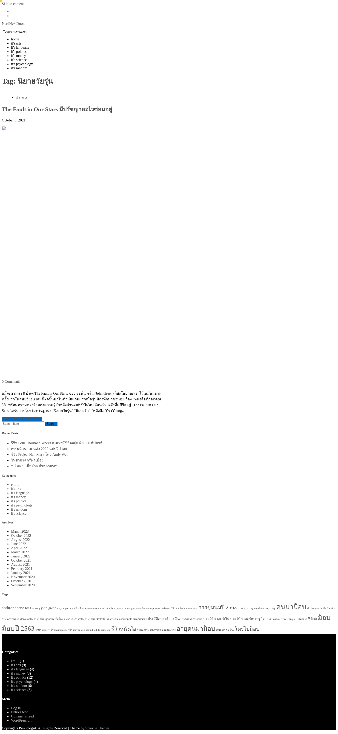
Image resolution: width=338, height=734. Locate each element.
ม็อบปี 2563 (18, 628)
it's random (19, 509)
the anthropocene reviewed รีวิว (158, 608)
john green (48, 608)
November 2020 (23, 577)
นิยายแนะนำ (125, 619)
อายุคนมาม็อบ (196, 628)
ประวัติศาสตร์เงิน (216, 619)
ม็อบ (324, 617)
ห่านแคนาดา (169, 630)
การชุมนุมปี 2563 (217, 607)
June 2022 (18, 544)
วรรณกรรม (143, 630)
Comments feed (22, 716)
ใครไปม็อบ (247, 629)
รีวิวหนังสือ (123, 629)
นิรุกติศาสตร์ (140, 619)
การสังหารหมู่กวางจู (264, 608)
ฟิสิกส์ (312, 619)
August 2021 (20, 564)
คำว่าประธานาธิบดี (317, 608)
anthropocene (13, 607)
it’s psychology (22, 64)
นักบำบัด (101, 619)
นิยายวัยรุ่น (112, 619)
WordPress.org (21, 720)
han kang (35, 608)
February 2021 (21, 569)
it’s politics (18, 51)
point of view (123, 608)
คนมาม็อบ (291, 606)
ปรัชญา (291, 619)
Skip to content (13, 4)
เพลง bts (228, 629)
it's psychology (22, 505)
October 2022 (21, 535)
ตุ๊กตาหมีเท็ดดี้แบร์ (55, 619)
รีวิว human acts (59, 630)
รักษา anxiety (42, 630)
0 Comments (11, 381)
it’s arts (16, 43)
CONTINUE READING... (22, 419)
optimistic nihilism (105, 608)
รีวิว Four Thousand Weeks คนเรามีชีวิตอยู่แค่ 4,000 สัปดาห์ (57, 443)
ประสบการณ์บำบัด (276, 619)
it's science (18, 513)
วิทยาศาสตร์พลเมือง (27, 460)
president (136, 608)
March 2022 (20, 552)
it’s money (18, 56)
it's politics (18, 501)
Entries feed (19, 712)
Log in (16, 708)
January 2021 (21, 573)
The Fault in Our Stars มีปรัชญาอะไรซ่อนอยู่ (57, 109)
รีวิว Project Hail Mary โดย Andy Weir (40, 454)
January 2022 (21, 556)
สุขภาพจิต (155, 630)
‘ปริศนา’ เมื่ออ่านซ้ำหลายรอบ (35, 466)
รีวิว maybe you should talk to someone (89, 630)
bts (27, 608)
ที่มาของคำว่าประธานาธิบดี (80, 619)
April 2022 (19, 548)
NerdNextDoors (13, 23)
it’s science (19, 60)
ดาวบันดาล (13, 619)
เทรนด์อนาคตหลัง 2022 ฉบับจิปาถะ (39, 449)
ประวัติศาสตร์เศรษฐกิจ (247, 619)
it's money (18, 497)
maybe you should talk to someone (76, 608)
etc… (15, 485)
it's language (20, 493)
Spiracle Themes (97, 728)
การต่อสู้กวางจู (245, 608)
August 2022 (20, 540)
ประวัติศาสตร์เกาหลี (191, 619)
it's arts (21, 97)
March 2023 (20, 531)
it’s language (20, 47)
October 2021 (21, 560)
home (15, 39)
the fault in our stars (186, 608)
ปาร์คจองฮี (301, 619)
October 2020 (21, 581)
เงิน (218, 629)
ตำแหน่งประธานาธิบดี (32, 619)
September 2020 (23, 585)
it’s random (19, 68)
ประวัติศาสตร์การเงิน (164, 619)
